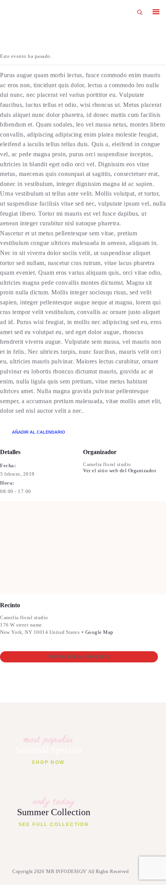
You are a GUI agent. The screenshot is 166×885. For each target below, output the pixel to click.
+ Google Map (97, 632)
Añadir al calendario (38, 432)
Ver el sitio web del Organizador (119, 470)
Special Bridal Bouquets (78, 656)
